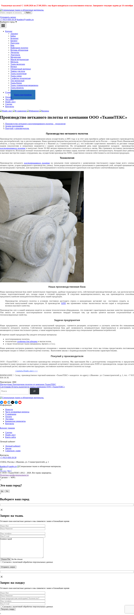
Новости (9, 409)
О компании (10, 414)
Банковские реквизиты (15, 421)
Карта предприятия (23, 95)
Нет (7, 491)
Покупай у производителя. (17, 128)
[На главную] (22, 10)
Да (2, 491)
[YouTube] (19, 402)
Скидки (8, 104)
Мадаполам (15, 57)
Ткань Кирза (16, 83)
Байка (13, 36)
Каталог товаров (7, 428)
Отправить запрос (8, 17)
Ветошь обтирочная (19, 50)
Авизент (14, 34)
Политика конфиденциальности (14, 475)
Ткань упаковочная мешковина (24, 85)
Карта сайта (10, 437)
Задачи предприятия (14, 126)
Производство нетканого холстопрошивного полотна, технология (35, 124)
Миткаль (14, 62)
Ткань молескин (17, 64)
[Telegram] (8, 402)
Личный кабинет (12, 446)
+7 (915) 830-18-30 (8, 19)
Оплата (8, 97)
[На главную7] (22, 397)
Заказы (8, 448)
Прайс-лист (10, 102)
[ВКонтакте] (1, 402)
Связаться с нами (13, 451)
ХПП (63, 303)
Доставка (9, 99)
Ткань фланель (17, 88)
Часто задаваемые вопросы (17, 412)
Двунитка (14, 52)
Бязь (12, 45)
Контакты (9, 106)
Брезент (13, 41)
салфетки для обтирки (27, 341)
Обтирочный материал (20, 69)
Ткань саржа (16, 76)
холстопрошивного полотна (12, 148)
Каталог (8, 31)
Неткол (13, 66)
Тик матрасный (17, 81)
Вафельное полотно (19, 48)
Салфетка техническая (20, 78)
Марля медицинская (19, 59)
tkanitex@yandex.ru (25, 19)
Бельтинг (14, 38)
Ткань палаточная (18, 73)
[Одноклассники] (5, 402)
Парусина (14, 43)
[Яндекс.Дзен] (12, 402)
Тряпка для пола (17, 71)
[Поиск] (34, 391)
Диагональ (15, 55)
